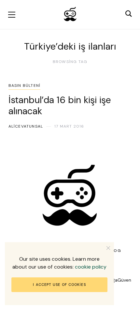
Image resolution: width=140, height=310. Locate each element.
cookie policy (90, 266)
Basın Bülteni (24, 85)
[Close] (108, 247)
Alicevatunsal (25, 126)
